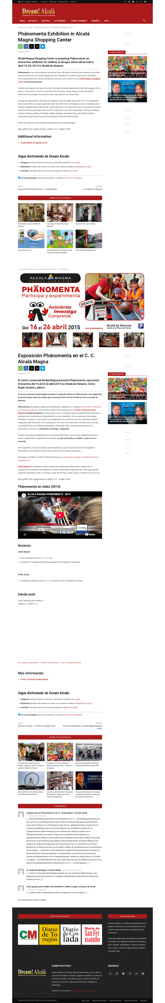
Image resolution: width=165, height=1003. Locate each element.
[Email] (37, 46)
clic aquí (75, 162)
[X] (137, 1)
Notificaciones (63, 2)
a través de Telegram (72, 178)
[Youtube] (145, 1)
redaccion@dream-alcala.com (83, 990)
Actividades (59, 21)
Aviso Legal (85, 1000)
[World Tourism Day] (31, 239)
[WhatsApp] (141, 1)
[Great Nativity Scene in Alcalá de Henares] (31, 212)
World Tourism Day (24, 250)
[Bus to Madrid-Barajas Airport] (89, 239)
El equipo (44, 2)
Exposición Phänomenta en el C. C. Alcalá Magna (37, 189)
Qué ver (45, 21)
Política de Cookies (115, 1000)
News (30, 27)
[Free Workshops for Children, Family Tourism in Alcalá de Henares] (60, 239)
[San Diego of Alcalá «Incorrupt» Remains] (60, 212)
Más (106, 21)
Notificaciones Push (130, 1000)
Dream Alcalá (22, 27)
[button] (144, 21)
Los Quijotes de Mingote (92, 189)
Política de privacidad (99, 1000)
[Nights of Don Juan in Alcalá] (89, 212)
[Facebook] (125, 1)
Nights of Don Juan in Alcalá (85, 224)
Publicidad (53, 2)
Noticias (32, 21)
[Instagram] (129, 1)
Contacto (73, 2)
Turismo (95, 21)
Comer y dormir (78, 21)
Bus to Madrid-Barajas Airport (86, 250)
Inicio (22, 21)
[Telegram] (133, 1)
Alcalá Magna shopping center (34, 143)
